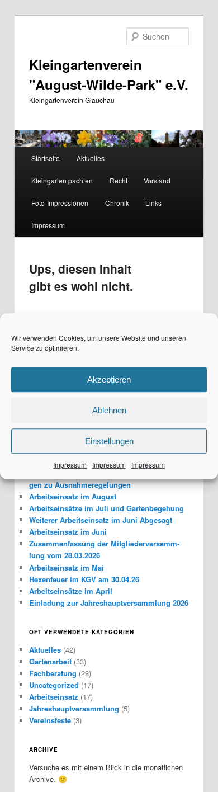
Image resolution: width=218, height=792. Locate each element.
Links (153, 203)
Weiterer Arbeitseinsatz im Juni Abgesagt (100, 520)
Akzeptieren (109, 379)
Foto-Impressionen (59, 203)
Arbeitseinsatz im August (72, 496)
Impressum (70, 464)
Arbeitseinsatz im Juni (68, 531)
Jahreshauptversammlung (74, 708)
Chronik (117, 203)
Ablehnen (109, 410)
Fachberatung (53, 673)
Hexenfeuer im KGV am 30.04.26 (84, 579)
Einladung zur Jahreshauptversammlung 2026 (108, 602)
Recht (118, 180)
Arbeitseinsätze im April (70, 591)
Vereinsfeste (50, 720)
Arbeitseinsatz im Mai (66, 567)
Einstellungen (109, 441)
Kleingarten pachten (62, 180)
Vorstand (157, 180)
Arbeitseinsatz (53, 696)
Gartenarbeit (50, 661)
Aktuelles (91, 158)
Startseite (45, 158)
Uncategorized (54, 685)
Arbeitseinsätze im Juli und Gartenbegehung (106, 508)
